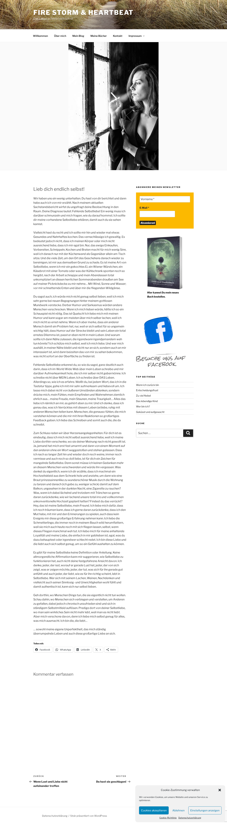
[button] (220, 790)
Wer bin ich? (143, 406)
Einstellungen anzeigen (205, 810)
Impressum (135, 35)
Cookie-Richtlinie (168, 817)
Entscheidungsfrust (147, 390)
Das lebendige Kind (147, 401)
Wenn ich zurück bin (147, 384)
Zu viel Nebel (143, 395)
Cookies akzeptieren (154, 810)
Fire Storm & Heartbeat (83, 12)
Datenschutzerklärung (189, 817)
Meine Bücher (98, 35)
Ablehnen (178, 810)
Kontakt (117, 35)
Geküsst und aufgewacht (150, 411)
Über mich (60, 35)
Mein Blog (78, 35)
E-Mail (144, 207)
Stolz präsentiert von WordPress (88, 815)
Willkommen (40, 35)
